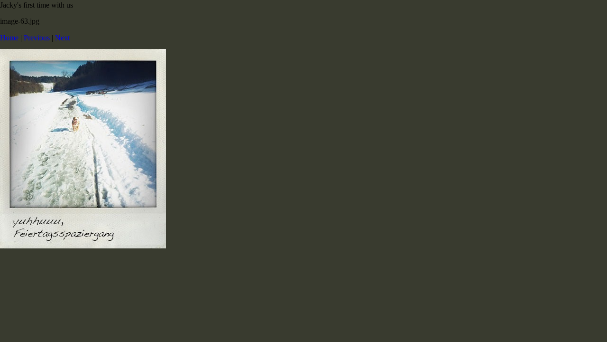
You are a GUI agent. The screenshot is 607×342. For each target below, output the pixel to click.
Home (9, 38)
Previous (37, 38)
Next (62, 38)
